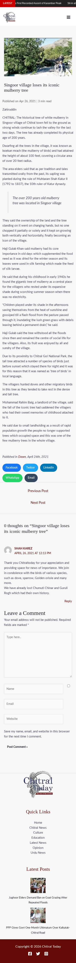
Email (31, 477)
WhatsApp (12, 477)
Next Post (38, 502)
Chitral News (38, 827)
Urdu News (38, 852)
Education (38, 837)
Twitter (30, 467)
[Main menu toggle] (68, 17)
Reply (68, 601)
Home (38, 822)
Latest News (38, 842)
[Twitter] (38, 954)
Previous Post (38, 491)
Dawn (22, 456)
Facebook (12, 467)
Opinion (38, 847)
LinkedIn (48, 467)
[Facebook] (30, 954)
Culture (38, 832)
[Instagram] (46, 954)
